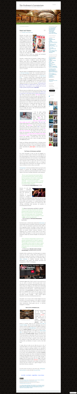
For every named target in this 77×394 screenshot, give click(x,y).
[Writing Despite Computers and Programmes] (51, 112)
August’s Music (35, 23)
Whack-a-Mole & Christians (53, 33)
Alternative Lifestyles (52, 57)
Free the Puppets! (52, 90)
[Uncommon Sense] (55, 135)
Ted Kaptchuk (22, 168)
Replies (31, 387)
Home (20, 23)
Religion (28, 387)
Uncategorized (51, 76)
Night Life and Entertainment (53, 71)
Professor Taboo (30, 32)
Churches (43, 385)
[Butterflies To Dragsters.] (51, 117)
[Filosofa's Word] (55, 117)
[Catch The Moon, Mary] (51, 121)
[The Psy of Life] (55, 121)
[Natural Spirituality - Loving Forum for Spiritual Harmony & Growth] (51, 144)
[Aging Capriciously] (51, 103)
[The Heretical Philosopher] (51, 139)
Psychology (25, 387)
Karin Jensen (42, 223)
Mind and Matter (25, 31)
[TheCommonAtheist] (55, 144)
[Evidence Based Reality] (55, 140)
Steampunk (39, 23)
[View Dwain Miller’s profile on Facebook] (49, 96)
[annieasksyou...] (51, 108)
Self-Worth (50, 38)
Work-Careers (51, 77)
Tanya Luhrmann (23, 259)
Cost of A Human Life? (52, 32)
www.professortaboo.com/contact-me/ (25, 383)
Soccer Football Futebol (52, 74)
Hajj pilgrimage (32, 327)
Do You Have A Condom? (52, 44)
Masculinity (50, 41)
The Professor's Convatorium (31, 5)
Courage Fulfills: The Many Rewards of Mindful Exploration (53, 51)
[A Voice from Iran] (55, 108)
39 (44, 30)
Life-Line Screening (24, 73)
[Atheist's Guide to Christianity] (51, 135)
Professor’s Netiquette (29, 23)
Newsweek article (37, 370)
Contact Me (53, 23)
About (24, 23)
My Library (49, 23)
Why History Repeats (52, 29)
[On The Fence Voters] (55, 112)
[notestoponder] (51, 126)
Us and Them (44, 23)
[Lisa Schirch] (55, 126)
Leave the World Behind (52, 27)
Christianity (39, 385)
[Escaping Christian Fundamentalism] (55, 131)
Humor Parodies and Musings (26, 385)
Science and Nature (33, 385)
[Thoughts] (55, 103)
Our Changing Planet (52, 28)
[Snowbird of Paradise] (51, 130)
